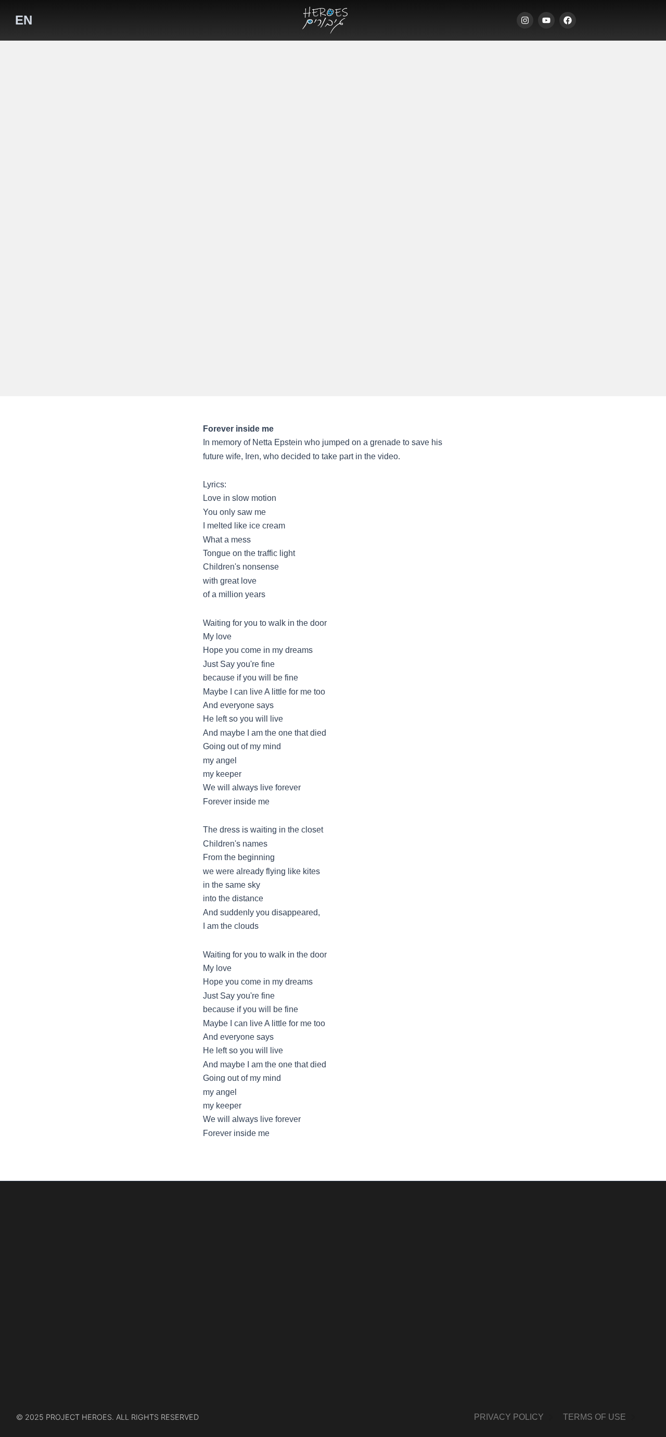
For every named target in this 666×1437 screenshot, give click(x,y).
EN (23, 20)
